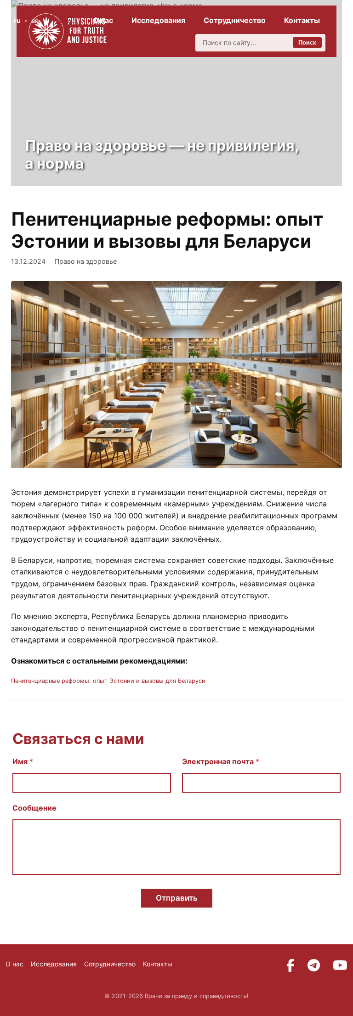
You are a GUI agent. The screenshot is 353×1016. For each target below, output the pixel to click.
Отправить (177, 897)
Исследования (158, 20)
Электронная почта (220, 761)
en (35, 20)
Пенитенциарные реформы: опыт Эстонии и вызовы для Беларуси (108, 680)
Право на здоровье (86, 261)
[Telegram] (313, 965)
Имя (22, 761)
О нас (103, 20)
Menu (66, 20)
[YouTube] (340, 965)
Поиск (307, 42)
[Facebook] (290, 965)
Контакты (302, 20)
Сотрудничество (235, 20)
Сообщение (34, 808)
